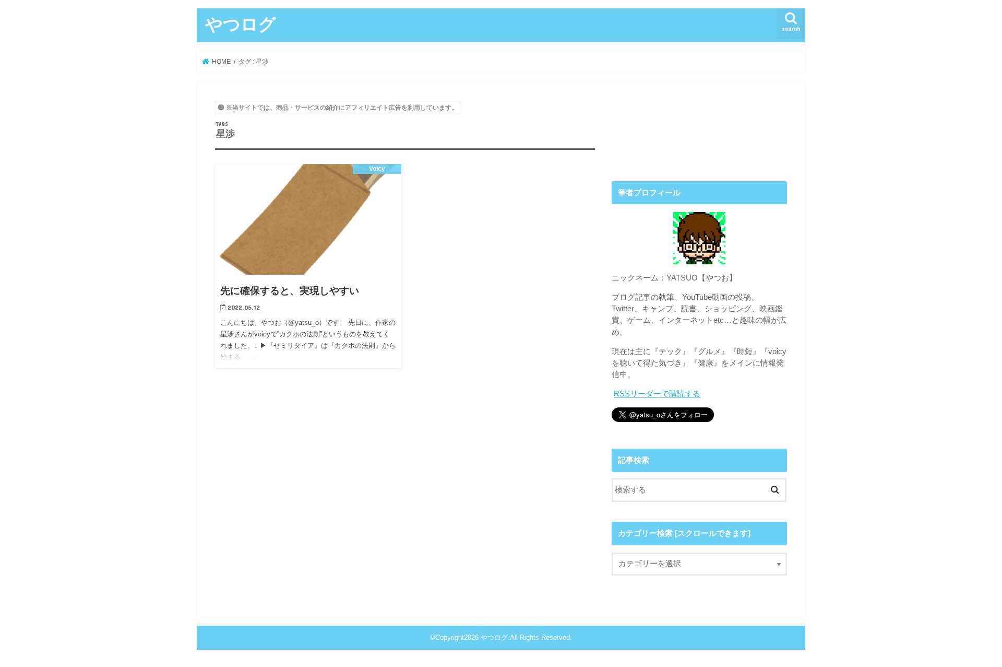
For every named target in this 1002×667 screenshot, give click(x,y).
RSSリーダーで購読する (657, 394)
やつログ (240, 24)
